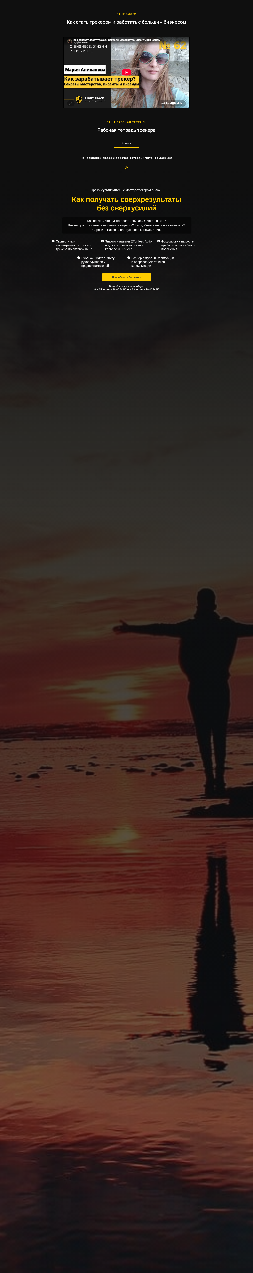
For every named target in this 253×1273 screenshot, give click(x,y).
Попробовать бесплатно (126, 277)
